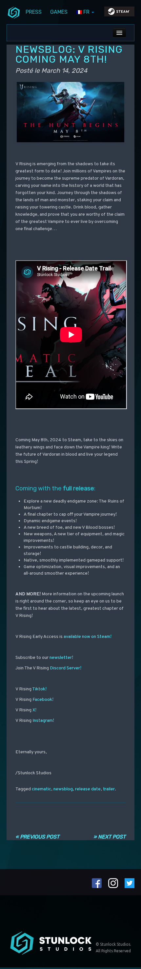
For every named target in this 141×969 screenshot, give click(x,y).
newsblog (63, 789)
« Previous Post (37, 837)
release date (88, 789)
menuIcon (14, 12)
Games (59, 12)
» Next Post (109, 837)
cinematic (41, 789)
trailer (109, 789)
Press (34, 12)
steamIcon (119, 13)
